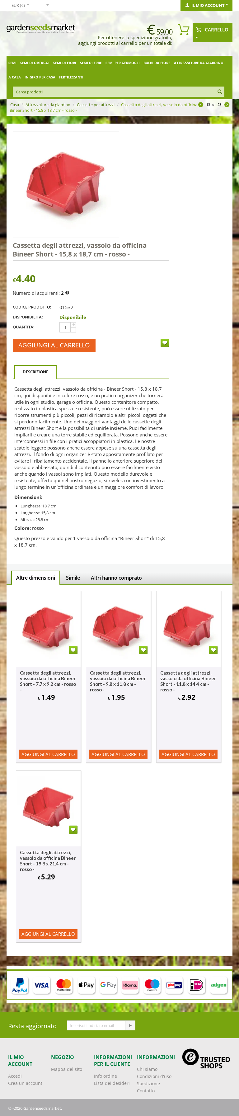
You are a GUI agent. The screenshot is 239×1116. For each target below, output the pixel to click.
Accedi (15, 1076)
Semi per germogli (122, 62)
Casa (14, 104)
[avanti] (226, 105)
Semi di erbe (91, 62)
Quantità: (24, 327)
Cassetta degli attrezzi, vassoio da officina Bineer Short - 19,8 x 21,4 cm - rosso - (48, 861)
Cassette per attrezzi (96, 104)
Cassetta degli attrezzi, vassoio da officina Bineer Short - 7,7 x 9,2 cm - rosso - (48, 681)
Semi (12, 62)
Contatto (146, 1091)
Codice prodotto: (32, 307)
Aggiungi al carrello (54, 345)
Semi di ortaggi (34, 62)
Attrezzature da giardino (198, 62)
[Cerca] (220, 92)
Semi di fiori (64, 62)
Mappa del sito (66, 1069)
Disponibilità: (28, 317)
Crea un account (25, 1083)
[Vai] (130, 1025)
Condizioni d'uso (154, 1076)
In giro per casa (40, 77)
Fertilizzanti (71, 77)
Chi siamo (147, 1069)
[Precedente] (200, 105)
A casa (14, 77)
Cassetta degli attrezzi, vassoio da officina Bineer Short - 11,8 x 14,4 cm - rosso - (188, 681)
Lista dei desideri (112, 1083)
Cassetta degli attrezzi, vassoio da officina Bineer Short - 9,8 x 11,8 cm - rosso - (118, 681)
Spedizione (148, 1083)
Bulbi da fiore (156, 62)
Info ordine (105, 1076)
